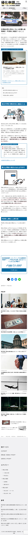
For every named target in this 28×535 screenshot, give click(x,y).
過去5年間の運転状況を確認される (10, 90)
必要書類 (5, 481)
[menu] (26, 1)
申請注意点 (4, 33)
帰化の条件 (5, 487)
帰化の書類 (5, 478)
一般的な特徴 (6, 472)
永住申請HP (4, 451)
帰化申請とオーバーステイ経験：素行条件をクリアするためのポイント (13, 394)
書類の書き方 (6, 484)
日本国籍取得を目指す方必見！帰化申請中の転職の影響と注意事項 (13, 373)
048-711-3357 (15, 265)
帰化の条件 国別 (7, 493)
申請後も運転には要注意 (8, 95)
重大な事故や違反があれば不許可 (10, 92)
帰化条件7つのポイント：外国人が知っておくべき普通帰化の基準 (13, 68)
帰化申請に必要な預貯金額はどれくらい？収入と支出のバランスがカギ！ (13, 352)
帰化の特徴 (8, 436)
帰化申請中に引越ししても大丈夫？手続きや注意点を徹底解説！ (13, 311)
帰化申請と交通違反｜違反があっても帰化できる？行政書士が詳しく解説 (13, 414)
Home (2, 436)
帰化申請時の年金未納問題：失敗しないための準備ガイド (13, 332)
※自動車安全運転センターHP (8, 160)
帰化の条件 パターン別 (8, 490)
